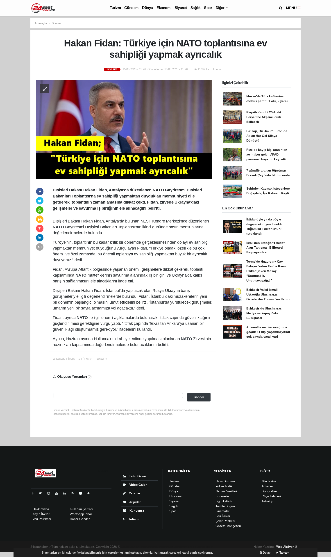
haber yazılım (186, 546)
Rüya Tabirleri (271, 496)
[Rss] (74, 493)
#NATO (102, 359)
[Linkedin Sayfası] (66, 493)
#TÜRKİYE (86, 359)
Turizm (115, 8)
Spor (208, 8)
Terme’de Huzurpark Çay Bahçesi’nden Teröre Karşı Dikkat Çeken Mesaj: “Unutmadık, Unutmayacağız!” (266, 271)
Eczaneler (222, 496)
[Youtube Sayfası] (58, 493)
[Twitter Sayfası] (42, 493)
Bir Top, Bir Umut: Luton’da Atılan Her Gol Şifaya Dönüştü (266, 135)
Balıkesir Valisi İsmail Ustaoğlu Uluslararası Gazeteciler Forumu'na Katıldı (268, 294)
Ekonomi (163, 8)
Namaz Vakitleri (226, 491)
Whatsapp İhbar (81, 514)
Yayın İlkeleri (41, 514)
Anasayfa (41, 23)
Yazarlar (134, 493)
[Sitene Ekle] (90, 493)
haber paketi (150, 546)
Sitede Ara (269, 481)
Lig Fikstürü (223, 501)
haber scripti (168, 546)
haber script (205, 546)
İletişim (133, 519)
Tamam (284, 552)
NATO (59, 227)
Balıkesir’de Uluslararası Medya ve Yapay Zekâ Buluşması (264, 313)
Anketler (267, 486)
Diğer (220, 8)
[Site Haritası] (82, 493)
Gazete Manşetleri (228, 526)
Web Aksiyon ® (286, 546)
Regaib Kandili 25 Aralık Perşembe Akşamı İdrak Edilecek (264, 117)
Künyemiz (136, 510)
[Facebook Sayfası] (34, 493)
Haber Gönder (80, 519)
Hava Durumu (225, 481)
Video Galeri (137, 484)
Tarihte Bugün (225, 506)
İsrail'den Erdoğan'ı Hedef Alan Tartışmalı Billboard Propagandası (265, 247)
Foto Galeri (137, 476)
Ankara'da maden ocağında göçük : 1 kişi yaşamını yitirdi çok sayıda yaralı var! (268, 331)
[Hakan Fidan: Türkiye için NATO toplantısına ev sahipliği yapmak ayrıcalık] (124, 129)
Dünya (147, 8)
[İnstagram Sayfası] (50, 493)
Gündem (131, 8)
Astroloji (267, 501)
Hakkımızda (41, 509)
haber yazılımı (131, 546)
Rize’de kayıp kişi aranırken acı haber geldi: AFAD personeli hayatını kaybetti (266, 154)
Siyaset (181, 8)
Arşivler (135, 502)
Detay (266, 552)
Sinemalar (222, 511)
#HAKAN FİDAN (64, 359)
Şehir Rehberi (225, 521)
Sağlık (195, 8)
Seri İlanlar (222, 516)
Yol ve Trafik (223, 486)
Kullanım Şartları (81, 509)
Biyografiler (269, 491)
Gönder (199, 397)
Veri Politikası (42, 519)
